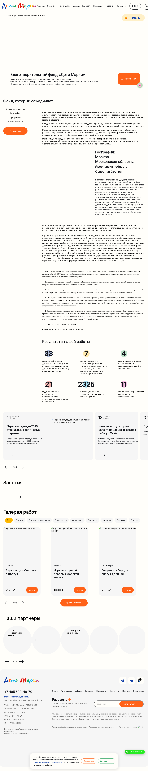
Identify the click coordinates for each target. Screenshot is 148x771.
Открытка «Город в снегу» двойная (115, 572)
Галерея (89, 691)
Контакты (121, 6)
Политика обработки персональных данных (69, 727)
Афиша (76, 6)
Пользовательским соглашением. (47, 762)
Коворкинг (98, 6)
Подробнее (15, 131)
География (15, 113)
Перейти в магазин (74, 603)
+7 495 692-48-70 (18, 692)
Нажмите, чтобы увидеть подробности (63, 329)
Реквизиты (138, 691)
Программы (15, 117)
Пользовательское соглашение (102, 727)
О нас (55, 691)
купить (32, 590)
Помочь (126, 691)
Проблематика (15, 121)
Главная (41, 6)
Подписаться (128, 704)
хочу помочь (131, 79)
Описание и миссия (15, 109)
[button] (7, 602)
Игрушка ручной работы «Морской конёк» (66, 574)
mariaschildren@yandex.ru (16, 697)
